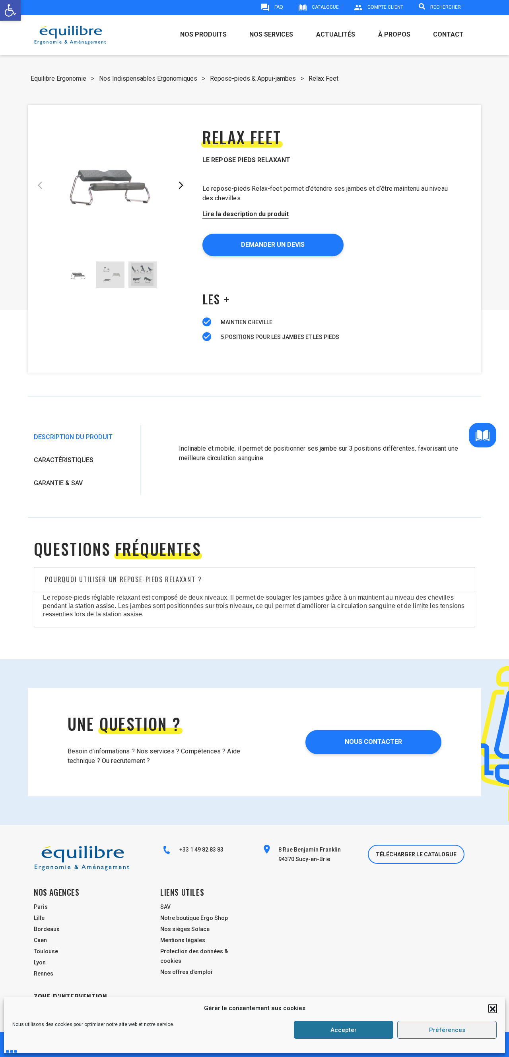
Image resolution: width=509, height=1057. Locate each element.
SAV (165, 907)
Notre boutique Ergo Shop (194, 918)
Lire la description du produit (245, 214)
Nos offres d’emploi (186, 972)
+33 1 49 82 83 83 (200, 849)
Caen (40, 940)
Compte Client (384, 7)
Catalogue (325, 7)
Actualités (335, 34)
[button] (493, 1008)
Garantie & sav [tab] (58, 483)
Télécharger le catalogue (416, 854)
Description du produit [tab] (73, 437)
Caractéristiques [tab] (63, 460)
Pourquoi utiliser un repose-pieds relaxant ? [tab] (123, 579)
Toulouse (46, 951)
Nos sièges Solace (185, 929)
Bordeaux (46, 929)
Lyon (40, 962)
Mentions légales (182, 940)
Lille (39, 918)
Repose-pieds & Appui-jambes (253, 78)
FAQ (278, 7)
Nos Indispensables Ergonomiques (148, 78)
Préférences (447, 1030)
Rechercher (445, 7)
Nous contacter (373, 741)
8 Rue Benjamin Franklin (309, 849)
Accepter (343, 1030)
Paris (41, 907)
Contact (448, 34)
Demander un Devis (273, 244)
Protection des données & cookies (194, 956)
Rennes (43, 973)
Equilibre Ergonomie (58, 78)
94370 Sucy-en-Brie (304, 859)
